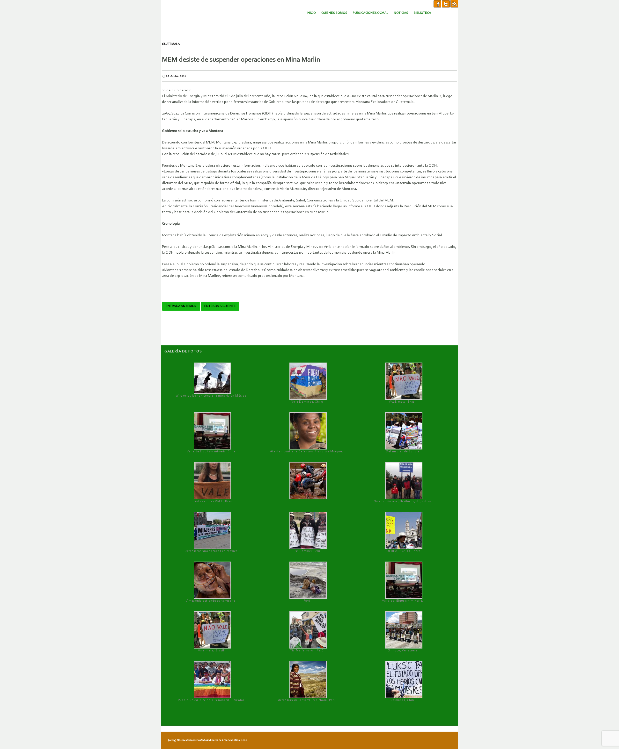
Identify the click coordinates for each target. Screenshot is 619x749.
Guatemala (171, 44)
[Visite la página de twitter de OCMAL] (446, 4)
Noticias (401, 13)
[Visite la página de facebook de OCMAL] (437, 4)
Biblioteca (422, 13)
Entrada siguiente (220, 306)
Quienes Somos (334, 13)
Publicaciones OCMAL (370, 13)
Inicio (311, 13)
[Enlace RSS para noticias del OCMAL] (454, 4)
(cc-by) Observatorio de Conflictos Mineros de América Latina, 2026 (207, 740)
